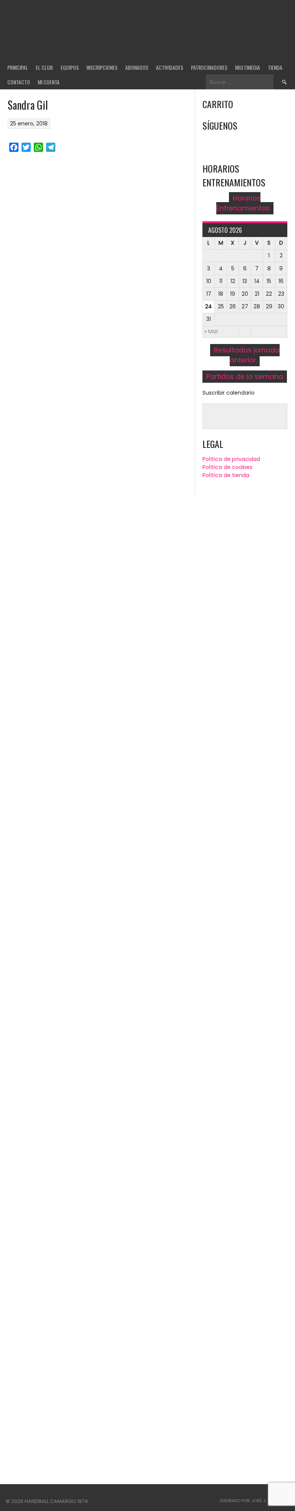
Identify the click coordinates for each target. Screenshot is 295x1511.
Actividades (169, 67)
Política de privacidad (231, 459)
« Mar (211, 331)
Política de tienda (225, 475)
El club (44, 67)
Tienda (275, 67)
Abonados (136, 67)
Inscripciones (102, 67)
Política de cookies (227, 467)
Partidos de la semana (244, 376)
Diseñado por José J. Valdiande (254, 1501)
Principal (17, 67)
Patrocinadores (209, 67)
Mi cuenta (49, 82)
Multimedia (247, 67)
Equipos (70, 67)
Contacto (18, 82)
